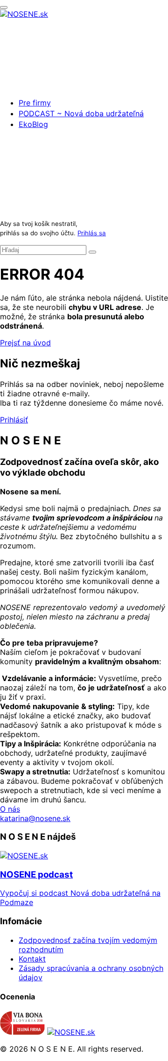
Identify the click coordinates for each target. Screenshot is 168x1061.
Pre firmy (35, 102)
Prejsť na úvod (25, 342)
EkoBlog (33, 124)
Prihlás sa (91, 233)
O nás (10, 809)
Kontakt (32, 958)
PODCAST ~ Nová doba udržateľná (81, 113)
